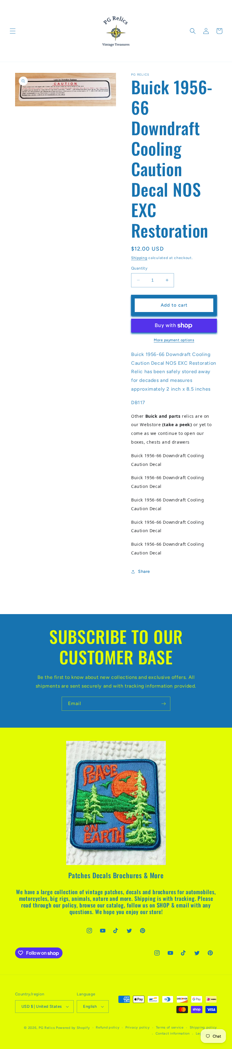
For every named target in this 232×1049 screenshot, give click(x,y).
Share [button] (144, 571)
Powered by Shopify (73, 1028)
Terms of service (170, 1027)
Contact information (173, 1033)
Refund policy (107, 1027)
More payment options (174, 340)
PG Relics (47, 1028)
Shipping (139, 258)
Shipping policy (203, 1027)
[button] (12, 31)
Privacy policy (137, 1027)
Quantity (139, 268)
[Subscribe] (163, 704)
